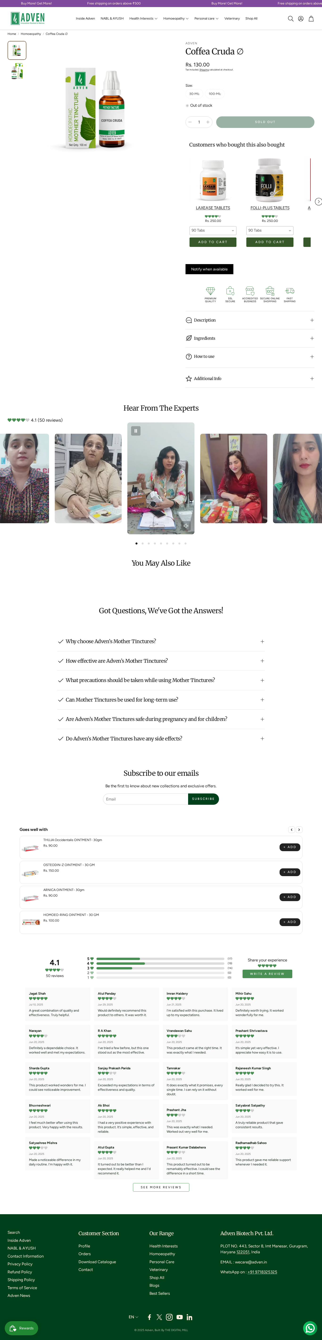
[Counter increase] (208, 122)
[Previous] (291, 829)
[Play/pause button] (135, 431)
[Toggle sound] (186, 526)
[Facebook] (149, 1317)
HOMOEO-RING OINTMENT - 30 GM (71, 915)
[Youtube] (179, 1317)
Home (12, 34)
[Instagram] (169, 1317)
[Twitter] (159, 1317)
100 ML (215, 94)
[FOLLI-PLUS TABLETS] (269, 179)
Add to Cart (213, 242)
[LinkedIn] (190, 1317)
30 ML (194, 94)
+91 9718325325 (262, 1272)
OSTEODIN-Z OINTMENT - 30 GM (69, 865)
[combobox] (213, 230)
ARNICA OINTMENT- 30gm (63, 890)
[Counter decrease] (190, 122)
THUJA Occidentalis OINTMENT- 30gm (72, 840)
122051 (242, 1252)
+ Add (290, 847)
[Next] (299, 829)
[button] (290, 18)
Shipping (204, 69)
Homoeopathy (31, 34)
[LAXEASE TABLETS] (213, 179)
